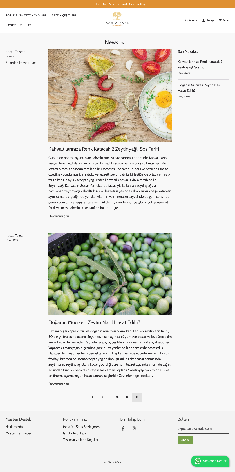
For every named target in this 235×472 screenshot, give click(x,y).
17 (137, 397)
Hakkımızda (14, 427)
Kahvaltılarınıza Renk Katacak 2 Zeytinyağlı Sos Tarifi (103, 149)
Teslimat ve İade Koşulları (81, 440)
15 (117, 397)
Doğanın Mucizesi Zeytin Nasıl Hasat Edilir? (94, 322)
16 (127, 397)
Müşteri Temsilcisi (18, 433)
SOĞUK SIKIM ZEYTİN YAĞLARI (26, 15)
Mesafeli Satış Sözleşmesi (81, 427)
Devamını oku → (60, 216)
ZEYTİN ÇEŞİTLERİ (64, 15)
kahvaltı (24, 63)
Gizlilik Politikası (74, 433)
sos (34, 63)
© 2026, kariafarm (113, 462)
